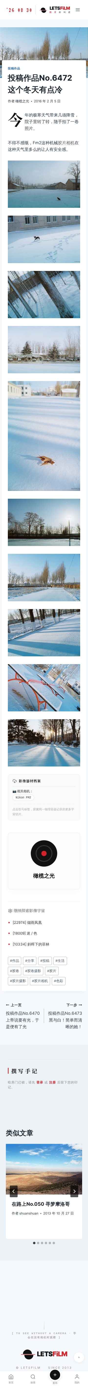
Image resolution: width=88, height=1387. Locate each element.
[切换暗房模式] (79, 1357)
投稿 (44, 961)
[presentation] (44, 1169)
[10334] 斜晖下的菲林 (31, 944)
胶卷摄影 (33, 971)
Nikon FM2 (23, 797)
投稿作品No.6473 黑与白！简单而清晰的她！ (65, 1016)
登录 (39, 1082)
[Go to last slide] (14, 1191)
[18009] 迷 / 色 (25, 933)
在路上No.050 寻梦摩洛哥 (41, 1204)
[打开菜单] (77, 9)
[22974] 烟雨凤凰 (27, 922)
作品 (14, 961)
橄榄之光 (22, 101)
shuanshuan (28, 1213)
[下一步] (74, 1191)
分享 (29, 961)
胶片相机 (66, 142)
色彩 (58, 981)
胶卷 (14, 971)
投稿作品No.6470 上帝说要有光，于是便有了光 (23, 1016)
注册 (52, 1082)
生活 (60, 961)
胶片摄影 (18, 981)
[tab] (34, 1243)
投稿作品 (14, 68)
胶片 (51, 971)
